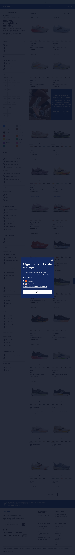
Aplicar (37, 292)
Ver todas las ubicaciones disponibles (35, 286)
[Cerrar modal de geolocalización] (52, 259)
